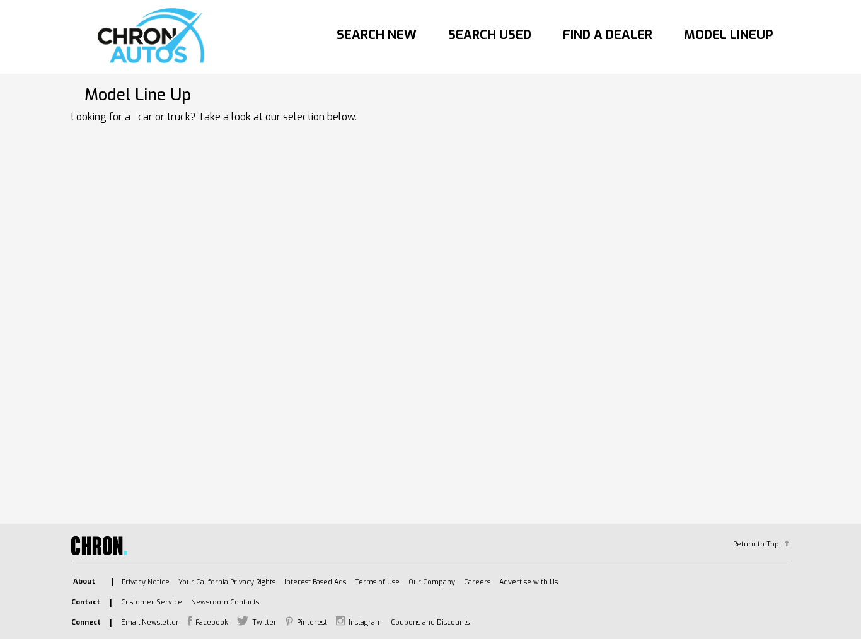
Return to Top (756, 544)
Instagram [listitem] (365, 622)
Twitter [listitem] (264, 622)
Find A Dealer (607, 34)
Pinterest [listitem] (312, 622)
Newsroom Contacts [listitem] (225, 602)
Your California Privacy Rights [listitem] (226, 582)
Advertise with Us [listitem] (528, 582)
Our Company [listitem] (431, 582)
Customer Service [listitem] (151, 602)
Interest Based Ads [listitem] (315, 582)
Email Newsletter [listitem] (150, 622)
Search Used (489, 34)
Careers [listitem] (477, 582)
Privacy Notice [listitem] (146, 582)
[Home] (154, 36)
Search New (377, 34)
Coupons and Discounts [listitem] (430, 622)
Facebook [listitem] (211, 622)
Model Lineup (728, 34)
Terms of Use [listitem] (377, 582)
